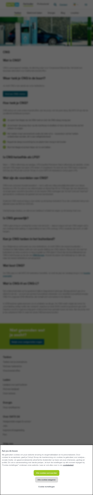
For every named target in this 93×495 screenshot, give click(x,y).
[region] (46, 470)
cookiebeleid (68, 465)
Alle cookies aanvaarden (46, 473)
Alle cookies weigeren (47, 480)
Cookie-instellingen (46, 486)
